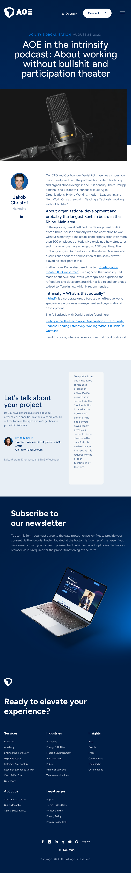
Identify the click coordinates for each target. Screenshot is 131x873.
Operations (10, 781)
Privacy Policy (53, 816)
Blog (91, 741)
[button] (122, 13)
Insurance (51, 741)
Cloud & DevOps (13, 775)
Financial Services (56, 769)
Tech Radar (95, 764)
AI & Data (9, 741)
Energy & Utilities (55, 747)
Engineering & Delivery (16, 753)
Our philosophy (12, 805)
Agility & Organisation (50, 35)
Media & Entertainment (58, 753)
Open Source (96, 758)
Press (91, 753)
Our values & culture (15, 799)
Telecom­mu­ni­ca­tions (57, 775)
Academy (9, 747)
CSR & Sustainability (15, 810)
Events (92, 747)
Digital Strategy (12, 758)
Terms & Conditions (57, 805)
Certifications (96, 769)
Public (49, 764)
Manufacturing (54, 758)
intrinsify (51, 298)
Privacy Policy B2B (56, 822)
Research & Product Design (19, 769)
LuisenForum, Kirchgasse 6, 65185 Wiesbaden (32, 459)
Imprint (50, 799)
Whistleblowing (54, 810)
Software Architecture (16, 764)
